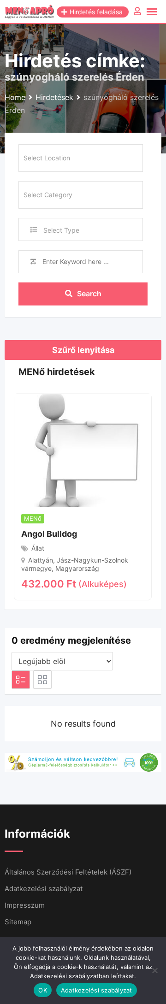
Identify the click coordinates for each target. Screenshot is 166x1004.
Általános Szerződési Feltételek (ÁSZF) (68, 872)
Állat (37, 548)
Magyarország (77, 568)
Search (89, 293)
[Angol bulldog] (82, 449)
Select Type (61, 230)
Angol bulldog (49, 534)
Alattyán (40, 560)
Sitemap (18, 921)
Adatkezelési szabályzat (44, 888)
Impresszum (25, 905)
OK (42, 990)
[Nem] (154, 970)
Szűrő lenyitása (83, 350)
